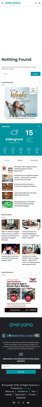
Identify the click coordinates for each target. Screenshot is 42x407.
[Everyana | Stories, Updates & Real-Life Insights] (13, 3)
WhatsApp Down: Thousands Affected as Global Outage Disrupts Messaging (24, 204)
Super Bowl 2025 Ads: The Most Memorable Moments (25, 194)
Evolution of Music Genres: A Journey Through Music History (25, 185)
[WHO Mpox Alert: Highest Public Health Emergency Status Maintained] (7, 169)
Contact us (23, 391)
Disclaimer (21, 397)
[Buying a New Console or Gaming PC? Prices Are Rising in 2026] (11, 249)
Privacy (32, 394)
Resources (20, 394)
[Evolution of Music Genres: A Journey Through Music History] (7, 187)
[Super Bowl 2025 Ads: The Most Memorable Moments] (7, 195)
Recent (19, 160)
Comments (34, 160)
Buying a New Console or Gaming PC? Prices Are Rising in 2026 (10, 258)
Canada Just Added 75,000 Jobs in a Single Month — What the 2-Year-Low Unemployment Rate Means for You (31, 260)
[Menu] (2, 3)
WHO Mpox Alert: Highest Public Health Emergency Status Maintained (25, 169)
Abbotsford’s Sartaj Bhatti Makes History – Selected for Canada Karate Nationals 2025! (26, 177)
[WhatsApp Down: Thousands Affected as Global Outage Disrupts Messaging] (7, 204)
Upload (8, 394)
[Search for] (40, 3)
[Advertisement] (21, 32)
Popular (6, 160)
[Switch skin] (36, 3)
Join (33, 391)
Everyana (27, 388)
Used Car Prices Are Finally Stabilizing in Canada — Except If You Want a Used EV (30, 235)
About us (9, 391)
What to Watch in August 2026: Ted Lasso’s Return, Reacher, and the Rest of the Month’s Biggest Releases (11, 236)
